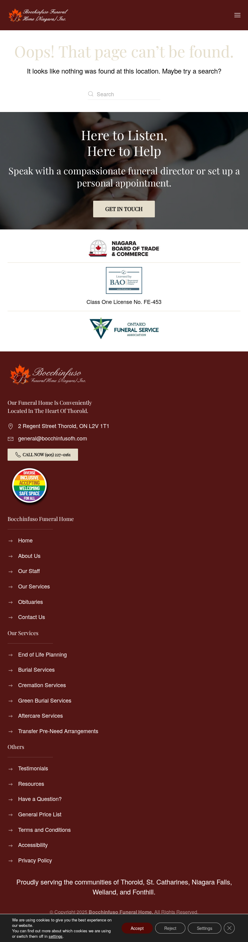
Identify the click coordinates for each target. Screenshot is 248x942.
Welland (104, 891)
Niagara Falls (211, 881)
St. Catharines (167, 881)
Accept (137, 928)
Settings (204, 928)
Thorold (132, 881)
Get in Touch (124, 208)
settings (56, 936)
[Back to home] (38, 15)
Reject (170, 928)
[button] (237, 15)
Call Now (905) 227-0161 (46, 454)
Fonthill (143, 891)
